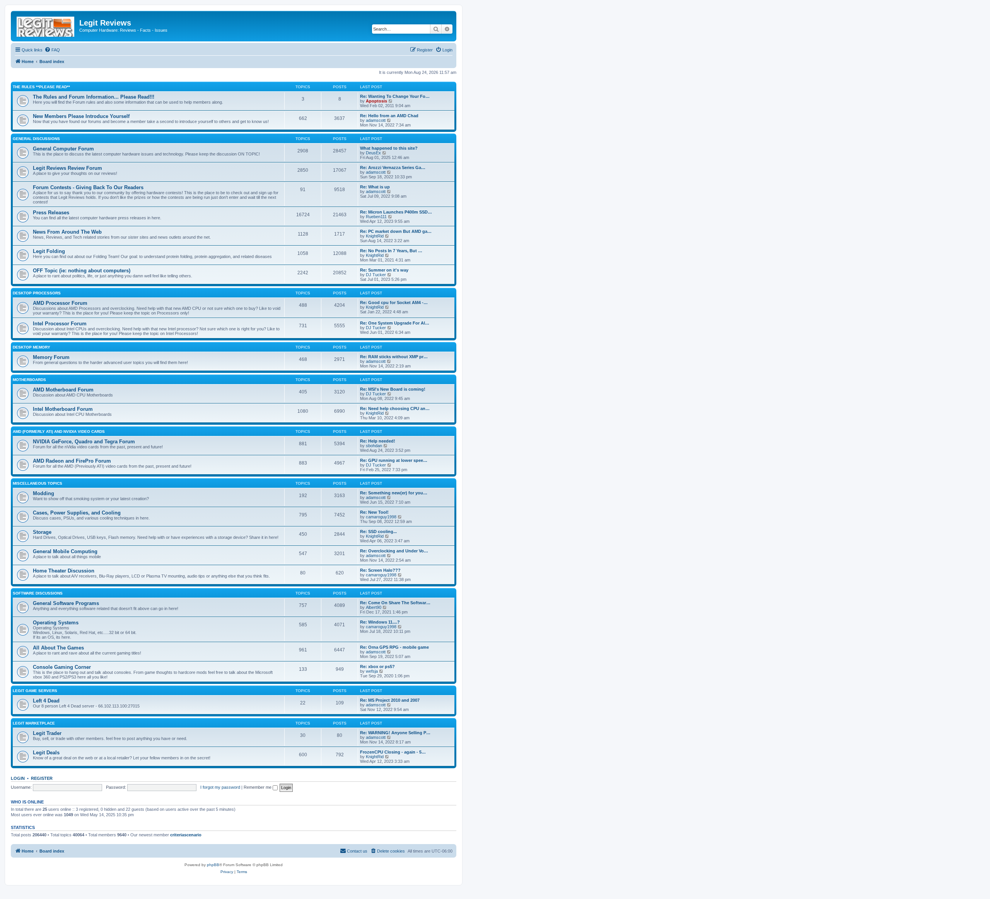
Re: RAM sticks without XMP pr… (394, 356)
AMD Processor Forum (60, 303)
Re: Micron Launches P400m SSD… (396, 212)
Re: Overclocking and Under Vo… (394, 551)
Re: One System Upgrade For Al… (394, 323)
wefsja (372, 671)
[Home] (46, 25)
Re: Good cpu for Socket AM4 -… (394, 302)
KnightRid (375, 236)
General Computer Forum (63, 149)
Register (42, 778)
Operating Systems (56, 623)
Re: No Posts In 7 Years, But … (391, 250)
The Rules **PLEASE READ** (41, 87)
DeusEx (373, 152)
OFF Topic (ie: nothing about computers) (81, 270)
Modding (43, 493)
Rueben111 (376, 216)
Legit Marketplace (34, 723)
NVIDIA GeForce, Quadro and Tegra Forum (84, 441)
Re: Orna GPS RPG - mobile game (394, 647)
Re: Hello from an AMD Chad (389, 115)
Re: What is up (375, 187)
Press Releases (51, 212)
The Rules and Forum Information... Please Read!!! (93, 97)
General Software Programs (66, 603)
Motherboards (29, 380)
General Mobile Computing (65, 551)
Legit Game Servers (35, 691)
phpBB (213, 865)
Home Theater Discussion (63, 571)
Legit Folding (49, 251)
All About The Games (58, 648)
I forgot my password (220, 787)
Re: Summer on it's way (384, 270)
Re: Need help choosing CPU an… (395, 408)
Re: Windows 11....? (380, 622)
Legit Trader (47, 733)
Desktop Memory (31, 347)
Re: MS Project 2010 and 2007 (390, 700)
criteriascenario (185, 834)
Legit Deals (46, 752)
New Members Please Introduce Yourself (81, 116)
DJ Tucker (376, 274)
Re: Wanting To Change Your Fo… (395, 96)
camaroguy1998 (381, 516)
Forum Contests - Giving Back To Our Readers (88, 187)
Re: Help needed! (377, 441)
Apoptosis (376, 101)
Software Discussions (38, 593)
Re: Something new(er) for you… (393, 493)
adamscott (376, 120)
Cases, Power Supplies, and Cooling (77, 513)
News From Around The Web (67, 232)
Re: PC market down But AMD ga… (396, 231)
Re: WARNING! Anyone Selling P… (395, 732)
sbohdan (374, 445)
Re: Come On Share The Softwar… (395, 602)
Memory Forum (51, 357)
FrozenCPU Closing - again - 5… (393, 752)
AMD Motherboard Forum (63, 390)
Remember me (258, 787)
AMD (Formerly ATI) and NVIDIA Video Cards (59, 431)
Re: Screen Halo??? (380, 570)
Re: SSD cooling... (378, 531)
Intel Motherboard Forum (63, 409)
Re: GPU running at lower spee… (393, 460)
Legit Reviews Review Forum (67, 168)
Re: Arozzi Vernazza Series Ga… (392, 167)
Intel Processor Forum (60, 323)
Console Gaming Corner (62, 667)
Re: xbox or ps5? (377, 666)
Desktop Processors (37, 293)
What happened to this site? (389, 148)
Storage (42, 532)
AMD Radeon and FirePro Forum (72, 461)
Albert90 (373, 607)
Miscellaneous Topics (37, 483)
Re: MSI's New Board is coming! (392, 389)
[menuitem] (52, 50)
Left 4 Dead (46, 701)
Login (18, 778)
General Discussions (36, 139)
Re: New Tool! (374, 512)
